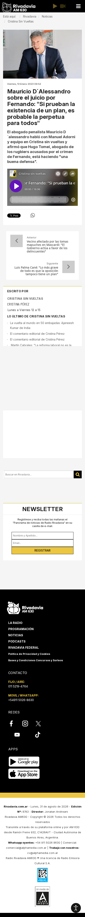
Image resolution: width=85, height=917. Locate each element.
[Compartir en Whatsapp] (33, 215)
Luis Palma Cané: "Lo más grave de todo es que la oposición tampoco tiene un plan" (36, 271)
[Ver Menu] (78, 6)
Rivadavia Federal (23, 647)
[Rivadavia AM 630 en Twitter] (41, 723)
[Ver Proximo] (68, 267)
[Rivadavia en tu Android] (24, 762)
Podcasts (17, 641)
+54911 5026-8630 (21, 700)
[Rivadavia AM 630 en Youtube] (17, 735)
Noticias (15, 635)
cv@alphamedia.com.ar (42, 853)
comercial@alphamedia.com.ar (26, 847)
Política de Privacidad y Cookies (29, 653)
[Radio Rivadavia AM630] (18, 7)
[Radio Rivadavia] (25, 607)
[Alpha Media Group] (42, 896)
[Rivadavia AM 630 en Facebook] (13, 723)
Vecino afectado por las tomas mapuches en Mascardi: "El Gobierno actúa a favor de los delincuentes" (47, 246)
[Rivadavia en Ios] (24, 774)
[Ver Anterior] (16, 241)
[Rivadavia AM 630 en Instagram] (27, 723)
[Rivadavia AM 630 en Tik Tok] (37, 735)
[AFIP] (42, 875)
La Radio (15, 623)
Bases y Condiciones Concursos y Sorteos (35, 660)
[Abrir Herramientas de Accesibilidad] (76, 908)
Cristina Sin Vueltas (25, 298)
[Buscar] (78, 474)
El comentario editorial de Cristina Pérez (37, 333)
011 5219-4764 (18, 686)
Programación (21, 629)
